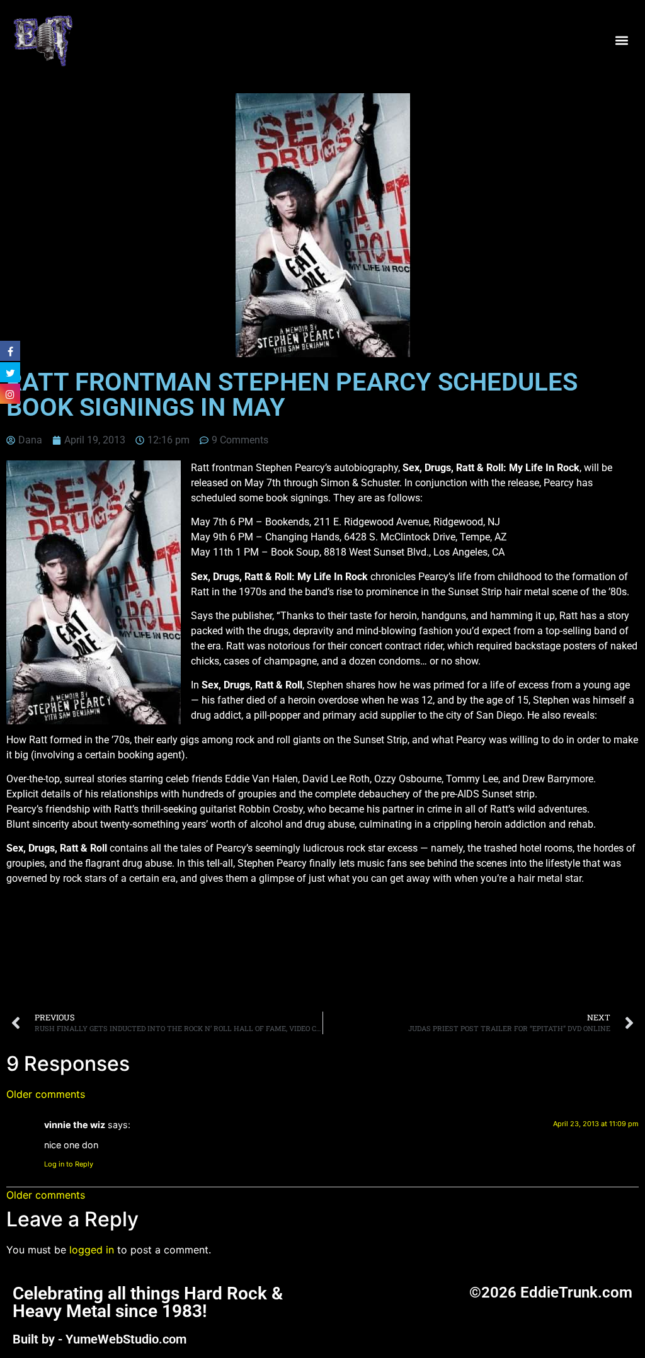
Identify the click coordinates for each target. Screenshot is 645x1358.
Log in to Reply (68, 1164)
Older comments (45, 1094)
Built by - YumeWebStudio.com (99, 1339)
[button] (622, 40)
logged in (91, 1249)
